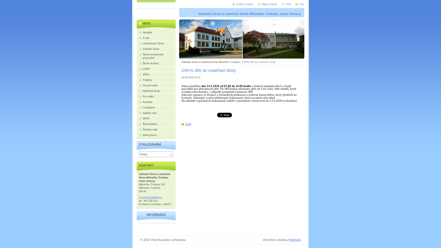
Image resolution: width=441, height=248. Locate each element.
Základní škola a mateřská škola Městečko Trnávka (210, 62)
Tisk (301, 4)
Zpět (188, 124)
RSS (288, 4)
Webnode (294, 240)
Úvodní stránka (244, 4)
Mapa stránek (269, 4)
